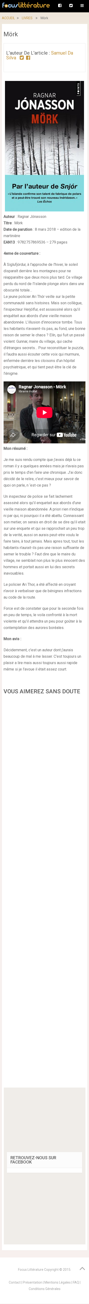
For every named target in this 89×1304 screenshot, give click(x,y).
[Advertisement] (45, 892)
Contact (15, 1282)
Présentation (32, 1282)
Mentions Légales (57, 1282)
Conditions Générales (45, 1289)
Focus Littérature (30, 1269)
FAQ (76, 1282)
